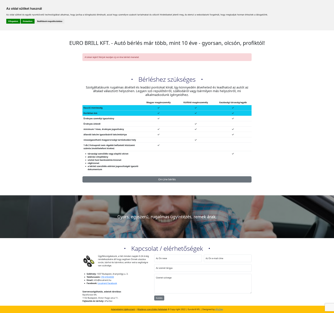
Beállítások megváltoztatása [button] (49, 21)
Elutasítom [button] (27, 21)
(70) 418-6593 (107, 277)
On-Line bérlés (167, 179)
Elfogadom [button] (13, 21)
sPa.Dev (219, 309)
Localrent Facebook (107, 283)
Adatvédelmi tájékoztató (123, 309)
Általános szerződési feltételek (152, 309)
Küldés (159, 298)
